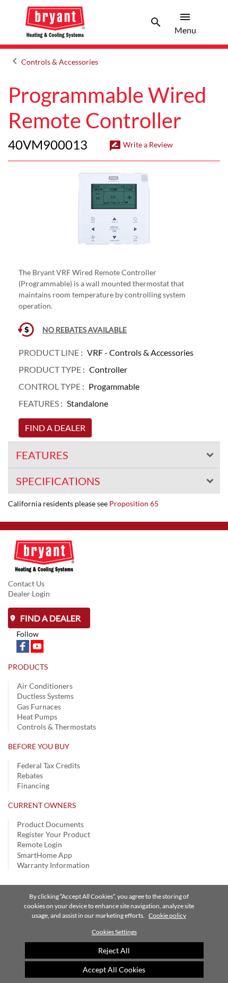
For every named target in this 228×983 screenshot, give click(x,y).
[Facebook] (23, 645)
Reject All (114, 950)
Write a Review (141, 144)
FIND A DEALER (55, 428)
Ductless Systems (45, 695)
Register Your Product (53, 834)
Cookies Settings (114, 932)
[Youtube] (37, 645)
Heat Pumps (37, 716)
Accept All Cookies (114, 969)
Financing (33, 785)
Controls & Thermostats (56, 726)
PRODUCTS (28, 666)
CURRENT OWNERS (42, 805)
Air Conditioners (45, 685)
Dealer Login (29, 593)
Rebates (30, 775)
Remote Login (39, 844)
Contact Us (26, 583)
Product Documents (50, 824)
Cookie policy (167, 915)
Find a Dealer (50, 618)
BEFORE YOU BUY (38, 746)
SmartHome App (44, 854)
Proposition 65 (134, 503)
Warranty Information (53, 865)
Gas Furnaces (39, 706)
